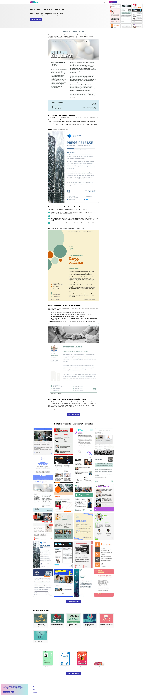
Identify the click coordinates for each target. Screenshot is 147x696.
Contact (35, 692)
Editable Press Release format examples (73, 31)
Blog (72, 686)
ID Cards (47, 666)
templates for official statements (60, 129)
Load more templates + (73, 601)
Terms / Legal (36, 686)
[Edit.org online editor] (34, 2)
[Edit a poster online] (82, 659)
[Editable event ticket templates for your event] (99, 664)
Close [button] (13, 692)
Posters (82, 666)
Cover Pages (65, 666)
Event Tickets (99, 666)
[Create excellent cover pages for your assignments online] (65, 659)
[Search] (104, 2)
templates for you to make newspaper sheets (73, 228)
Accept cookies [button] (6, 692)
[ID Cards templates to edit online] (47, 658)
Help (34, 689)
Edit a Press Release (36, 19)
